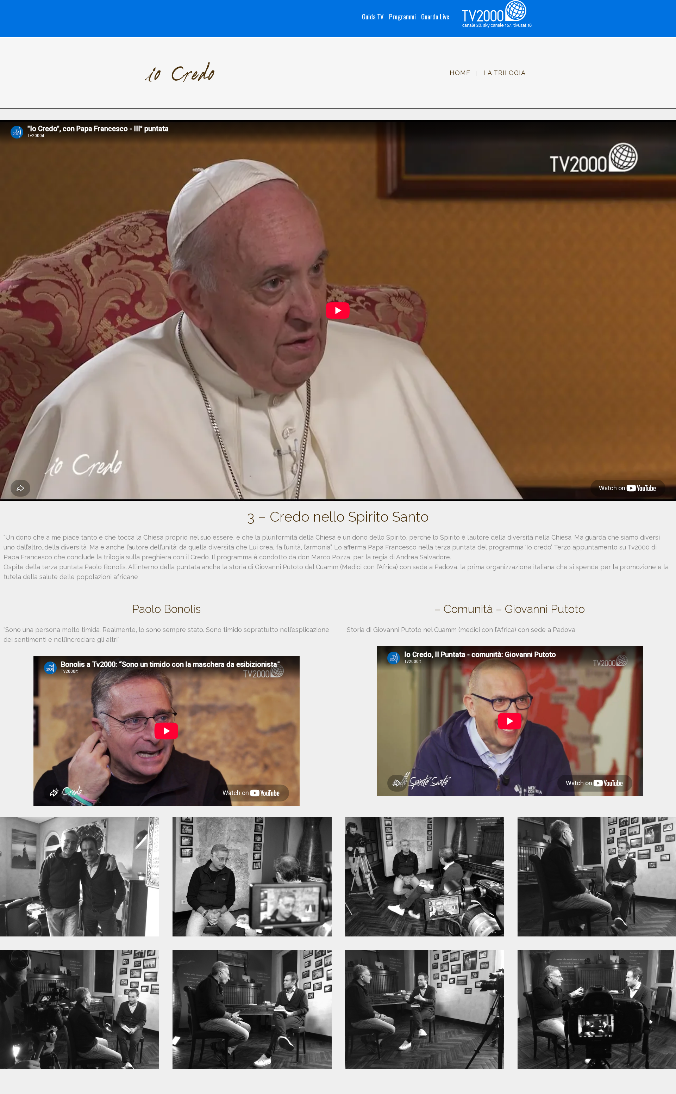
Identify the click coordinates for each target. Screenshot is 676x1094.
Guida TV (373, 16)
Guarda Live (435, 16)
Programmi (402, 16)
